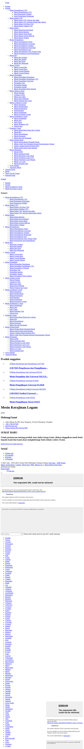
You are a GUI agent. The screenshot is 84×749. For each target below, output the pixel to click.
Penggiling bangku (20, 85)
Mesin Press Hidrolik (21, 99)
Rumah (7, 6)
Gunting (18, 465)
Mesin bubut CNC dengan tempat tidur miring (30, 22)
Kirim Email (5, 469)
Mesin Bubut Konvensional (23, 30)
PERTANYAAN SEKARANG (12, 444)
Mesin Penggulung (20, 109)
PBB (32, 465)
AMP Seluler (61, 463)
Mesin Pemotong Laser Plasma (24, 160)
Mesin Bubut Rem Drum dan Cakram (27, 130)
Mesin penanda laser (21, 164)
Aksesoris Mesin (15, 167)
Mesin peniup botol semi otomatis (25, 148)
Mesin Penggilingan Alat (22, 50)
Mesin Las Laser (19, 162)
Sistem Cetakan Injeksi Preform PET (26, 146)
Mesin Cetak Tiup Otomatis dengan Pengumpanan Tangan (34, 144)
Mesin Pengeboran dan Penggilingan (26, 53)
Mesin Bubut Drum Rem (53, 465)
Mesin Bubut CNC (16, 18)
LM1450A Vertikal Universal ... (24, 393)
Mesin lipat (26, 465)
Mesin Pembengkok (21, 107)
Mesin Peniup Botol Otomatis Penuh (26, 142)
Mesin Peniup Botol (16, 140)
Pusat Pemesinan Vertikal (22, 14)
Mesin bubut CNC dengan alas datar (26, 20)
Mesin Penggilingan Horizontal (25, 48)
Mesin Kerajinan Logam (22, 114)
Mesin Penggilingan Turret (23, 42)
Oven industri (14, 166)
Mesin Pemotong (20, 105)
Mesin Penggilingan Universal (24, 44)
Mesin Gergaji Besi (20, 69)
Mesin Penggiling (16, 75)
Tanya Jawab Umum (12, 173)
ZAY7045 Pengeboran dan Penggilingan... (29, 368)
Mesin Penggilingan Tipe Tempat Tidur (27, 52)
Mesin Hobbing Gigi (21, 124)
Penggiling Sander (20, 87)
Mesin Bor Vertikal (20, 57)
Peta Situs (52, 463)
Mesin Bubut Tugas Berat (23, 34)
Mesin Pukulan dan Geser (23, 101)
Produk (7, 8)
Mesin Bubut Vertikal (21, 38)
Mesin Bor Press (19, 61)
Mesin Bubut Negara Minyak (24, 36)
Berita (7, 171)
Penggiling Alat (19, 83)
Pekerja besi (18, 126)
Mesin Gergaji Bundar (21, 71)
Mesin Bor (13, 55)
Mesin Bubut (14, 28)
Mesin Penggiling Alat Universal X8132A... (29, 376)
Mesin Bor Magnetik (21, 63)
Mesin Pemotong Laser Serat (24, 156)
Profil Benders (19, 110)
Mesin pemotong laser (21, 154)
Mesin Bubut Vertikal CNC (23, 26)
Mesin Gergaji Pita (20, 67)
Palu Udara (18, 122)
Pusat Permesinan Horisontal (24, 16)
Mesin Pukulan (19, 93)
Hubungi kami (10, 175)
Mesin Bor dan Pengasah (22, 138)
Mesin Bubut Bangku (21, 32)
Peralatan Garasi (15, 128)
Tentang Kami (10, 169)
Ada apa (11, 471)
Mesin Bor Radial (20, 59)
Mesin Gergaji (14, 65)
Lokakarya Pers (19, 95)
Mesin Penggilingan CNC (19, 10)
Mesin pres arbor (20, 97)
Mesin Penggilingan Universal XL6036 (27, 385)
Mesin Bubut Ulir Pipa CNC (24, 24)
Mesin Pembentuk (20, 112)
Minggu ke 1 (39, 465)
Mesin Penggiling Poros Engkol (25, 89)
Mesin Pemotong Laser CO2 (24, 158)
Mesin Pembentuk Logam (18, 116)
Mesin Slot (17, 120)
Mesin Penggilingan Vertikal (24, 46)
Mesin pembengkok (8, 465)
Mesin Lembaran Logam (18, 103)
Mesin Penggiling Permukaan (24, 77)
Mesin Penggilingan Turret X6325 (25, 402)
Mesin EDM (18, 152)
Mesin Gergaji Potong (21, 73)
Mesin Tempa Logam (17, 91)
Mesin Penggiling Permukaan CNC (26, 79)
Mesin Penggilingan (16, 40)
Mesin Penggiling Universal (23, 81)
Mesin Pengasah (19, 136)
